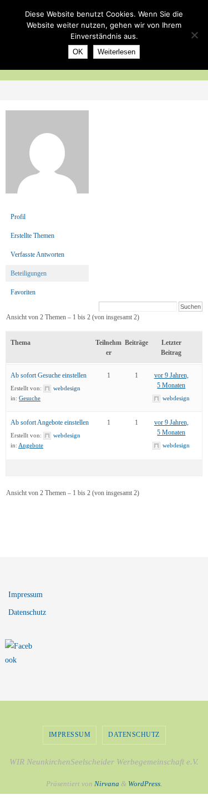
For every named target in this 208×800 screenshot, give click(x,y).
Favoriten (23, 292)
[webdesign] (47, 202)
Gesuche (29, 398)
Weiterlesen (116, 52)
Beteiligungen (29, 273)
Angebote (30, 445)
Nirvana (106, 783)
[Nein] (194, 34)
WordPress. (145, 783)
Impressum (25, 594)
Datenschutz (27, 612)
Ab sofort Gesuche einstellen (49, 375)
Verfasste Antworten (37, 254)
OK (78, 52)
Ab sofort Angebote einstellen (50, 422)
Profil (18, 217)
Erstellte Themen (32, 236)
